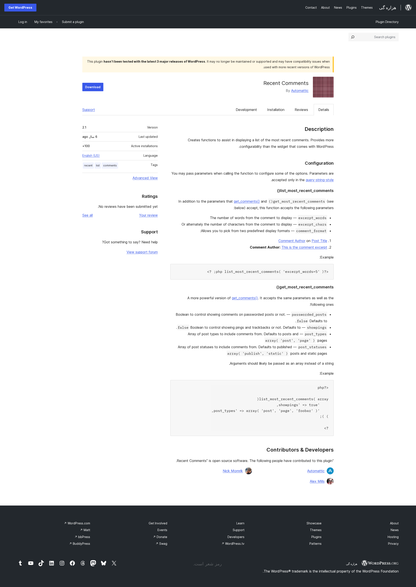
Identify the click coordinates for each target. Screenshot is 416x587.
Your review (148, 215)
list (98, 165)
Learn (240, 523)
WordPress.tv (232, 543)
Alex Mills (317, 481)
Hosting (393, 537)
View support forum (142, 252)
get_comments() (247, 201)
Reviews (301, 109)
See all (87, 215)
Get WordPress (20, 7)
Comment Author (291, 241)
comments (110, 165)
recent (88, 165)
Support (88, 109)
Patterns (315, 543)
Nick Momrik (233, 471)
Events (162, 530)
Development (246, 109)
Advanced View (145, 178)
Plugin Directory (387, 22)
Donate (160, 537)
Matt (85, 530)
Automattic (300, 90)
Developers (236, 537)
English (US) (91, 155)
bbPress (82, 537)
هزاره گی (351, 564)
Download (93, 87)
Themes (316, 530)
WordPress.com (77, 523)
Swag (161, 543)
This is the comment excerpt (304, 247)
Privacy (393, 543)
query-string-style (320, 180)
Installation (275, 109)
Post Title (319, 241)
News (395, 530)
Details (323, 109)
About (394, 523)
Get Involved (158, 523)
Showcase (314, 523)
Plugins (316, 537)
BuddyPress (79, 543)
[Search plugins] (352, 37)
